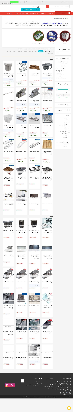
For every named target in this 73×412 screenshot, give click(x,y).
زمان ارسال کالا (28, 2)
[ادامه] (66, 390)
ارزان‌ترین (14, 51)
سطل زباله (65, 43)
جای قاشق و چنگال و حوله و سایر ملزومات (38, 43)
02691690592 (37, 382)
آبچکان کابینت (52, 43)
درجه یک (65, 137)
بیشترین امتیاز (50, 53)
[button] (6, 2)
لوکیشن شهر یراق (14, 2)
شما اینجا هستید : (46, 49)
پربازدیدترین (20, 51)
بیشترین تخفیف (27, 51)
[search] (47, 6)
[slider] (69, 89)
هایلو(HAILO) (64, 134)
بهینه (66, 128)
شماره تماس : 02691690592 (7, 3)
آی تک (65, 124)
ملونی (66, 122)
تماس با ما (51, 382)
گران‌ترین (9, 51)
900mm (65, 146)
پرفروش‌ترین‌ (34, 51)
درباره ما (34, 2)
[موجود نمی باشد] (47, 175)
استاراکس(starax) (63, 126)
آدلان (66, 130)
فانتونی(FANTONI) (63, 132)
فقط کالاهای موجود (62, 110)
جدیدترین (41, 51)
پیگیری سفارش (41, 2)
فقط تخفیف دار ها (62, 104)
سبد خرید (21, 2)
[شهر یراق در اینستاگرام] (10, 385)
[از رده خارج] (34, 175)
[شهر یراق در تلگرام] (60, 392)
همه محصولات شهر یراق (62, 61)
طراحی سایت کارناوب (26, 397)
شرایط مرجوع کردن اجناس (48, 386)
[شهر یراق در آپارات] (66, 392)
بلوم (66, 135)
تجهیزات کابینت (63, 64)
